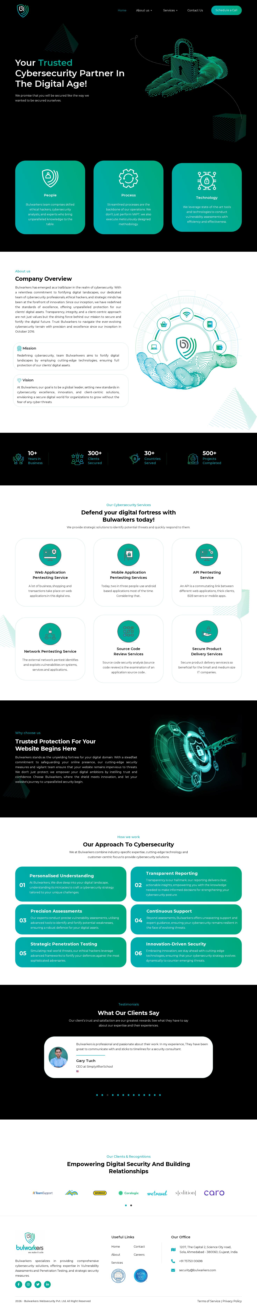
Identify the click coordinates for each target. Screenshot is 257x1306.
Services (117, 1262)
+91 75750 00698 (191, 1261)
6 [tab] (123, 1095)
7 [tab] (128, 1095)
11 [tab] (149, 1095)
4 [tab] (113, 1095)
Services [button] (169, 10)
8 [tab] (133, 1095)
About (115, 1254)
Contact (139, 1246)
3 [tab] (107, 1095)
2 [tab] (102, 1095)
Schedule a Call (226, 10)
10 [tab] (144, 1095)
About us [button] (143, 10)
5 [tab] (118, 1095)
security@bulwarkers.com (197, 1270)
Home (122, 10)
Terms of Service (208, 1301)
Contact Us (195, 10)
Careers (139, 1254)
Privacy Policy (232, 1301)
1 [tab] (97, 1095)
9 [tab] (139, 1095)
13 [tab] (160, 1095)
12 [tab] (154, 1095)
